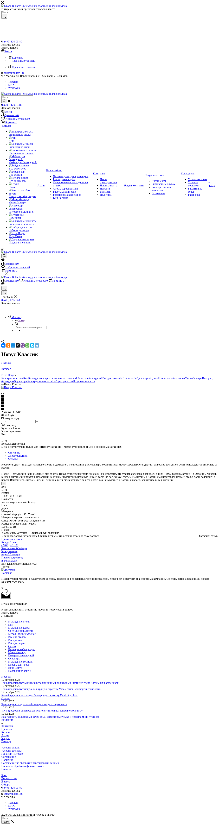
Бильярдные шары (39, 378)
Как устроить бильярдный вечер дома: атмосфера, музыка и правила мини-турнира (50, 716)
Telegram (13, 81)
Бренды (5, 781)
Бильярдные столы (12, 378)
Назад (21, 320)
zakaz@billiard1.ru (14, 72)
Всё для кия (126, 378)
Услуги (5, 738)
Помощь (6, 741)
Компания (7, 719)
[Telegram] (37, 345)
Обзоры (5, 784)
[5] (109, 409)
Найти (6, 822)
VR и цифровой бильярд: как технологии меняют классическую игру (42, 710)
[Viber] (23, 345)
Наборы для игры (62, 381)
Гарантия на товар (12, 753)
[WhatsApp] (27, 345)
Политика (7, 759)
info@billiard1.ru (13, 793)
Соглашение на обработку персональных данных (30, 762)
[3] (109, 402)
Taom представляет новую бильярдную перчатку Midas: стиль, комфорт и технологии (51, 689)
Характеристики (18, 455)
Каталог (6, 732)
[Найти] (4, 16)
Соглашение (8, 756)
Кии (25, 378)
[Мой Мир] (13, 345)
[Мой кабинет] (2, 260)
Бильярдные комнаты (39, 381)
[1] (109, 396)
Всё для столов (111, 378)
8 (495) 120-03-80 (12, 41)
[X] (18, 345)
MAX (11, 84)
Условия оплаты (10, 747)
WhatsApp (14, 87)
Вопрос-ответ (9, 778)
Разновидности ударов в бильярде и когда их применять (34, 704)
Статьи (5, 698)
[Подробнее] (2, 587)
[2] (109, 399)
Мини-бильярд (193, 378)
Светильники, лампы (62, 378)
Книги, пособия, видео (171, 378)
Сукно (154, 378)
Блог (4, 775)
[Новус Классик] (11, 387)
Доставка (6, 572)
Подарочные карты (84, 381)
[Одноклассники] (8, 345)
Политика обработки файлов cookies (22, 766)
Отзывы (13, 458)
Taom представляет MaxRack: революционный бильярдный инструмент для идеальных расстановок (60, 682)
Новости (6, 676)
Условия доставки (11, 750)
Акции (5, 735)
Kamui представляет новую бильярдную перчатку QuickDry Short (39, 695)
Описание (14, 452)
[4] (109, 405)
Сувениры (21, 381)
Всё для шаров (141, 378)
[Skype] (32, 345)
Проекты (6, 729)
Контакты (7, 726)
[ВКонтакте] (3, 345)
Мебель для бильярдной (88, 378)
